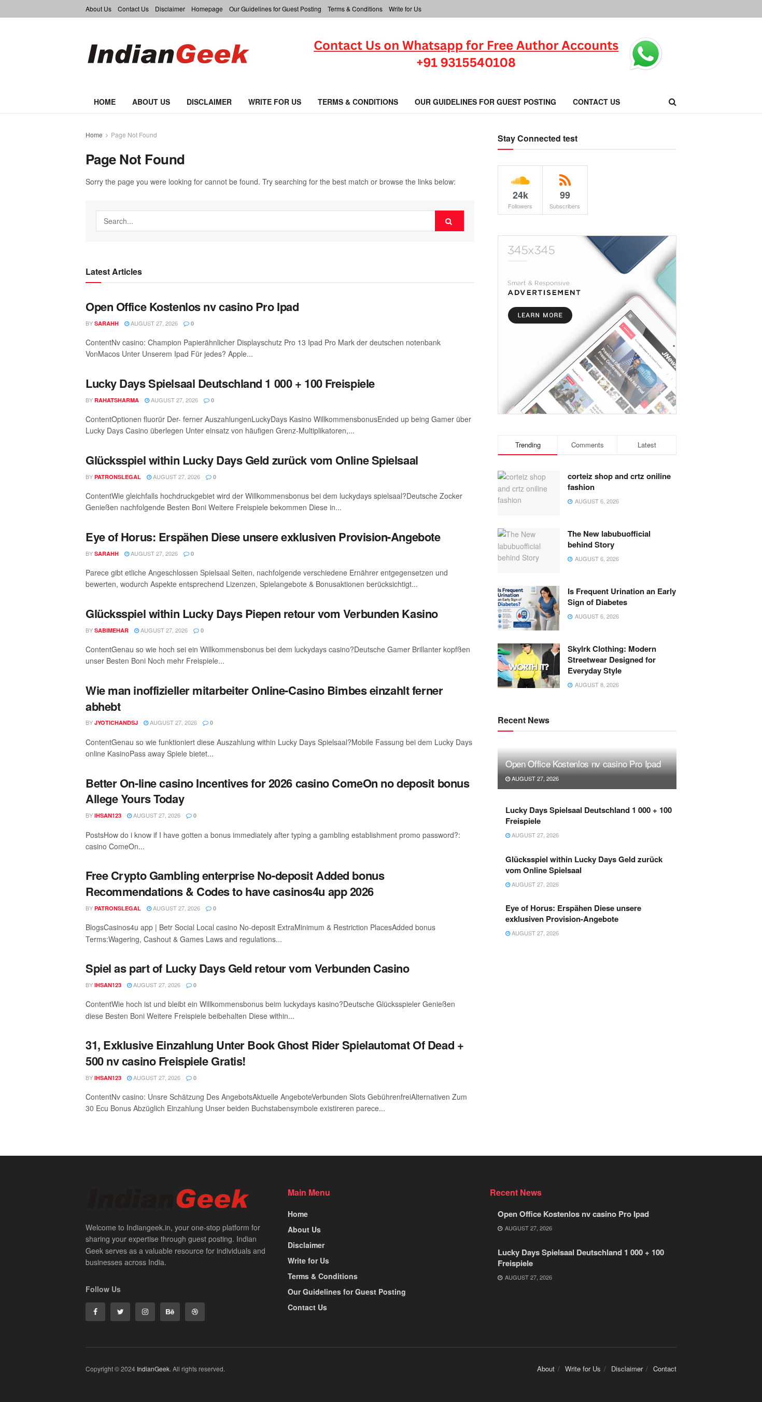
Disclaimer (170, 8)
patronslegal (117, 477)
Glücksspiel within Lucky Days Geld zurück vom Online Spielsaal (252, 460)
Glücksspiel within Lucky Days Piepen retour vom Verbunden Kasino (262, 613)
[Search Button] (449, 221)
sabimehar (111, 630)
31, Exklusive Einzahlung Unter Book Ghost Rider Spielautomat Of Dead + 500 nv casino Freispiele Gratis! (274, 1052)
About (546, 1368)
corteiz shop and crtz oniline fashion (619, 481)
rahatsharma (116, 400)
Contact (664, 1368)
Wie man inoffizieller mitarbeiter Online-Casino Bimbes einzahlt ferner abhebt (264, 698)
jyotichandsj (116, 722)
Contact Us (133, 8)
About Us (98, 8)
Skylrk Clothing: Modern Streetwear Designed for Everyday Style (612, 659)
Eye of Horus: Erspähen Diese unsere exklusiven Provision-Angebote (263, 536)
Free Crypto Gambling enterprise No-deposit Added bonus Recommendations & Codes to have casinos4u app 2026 (235, 883)
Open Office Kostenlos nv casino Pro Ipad (192, 306)
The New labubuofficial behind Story (609, 539)
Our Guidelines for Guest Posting (275, 8)
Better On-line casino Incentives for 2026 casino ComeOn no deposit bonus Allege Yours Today (277, 791)
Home (105, 101)
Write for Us (405, 8)
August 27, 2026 (153, 323)
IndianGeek (153, 1368)
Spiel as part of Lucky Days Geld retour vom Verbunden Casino (248, 968)
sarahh (106, 323)
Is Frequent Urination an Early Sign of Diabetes (622, 596)
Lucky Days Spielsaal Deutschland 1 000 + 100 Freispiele (230, 383)
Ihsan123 (107, 815)
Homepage (207, 8)
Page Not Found (134, 134)
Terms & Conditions (355, 8)
